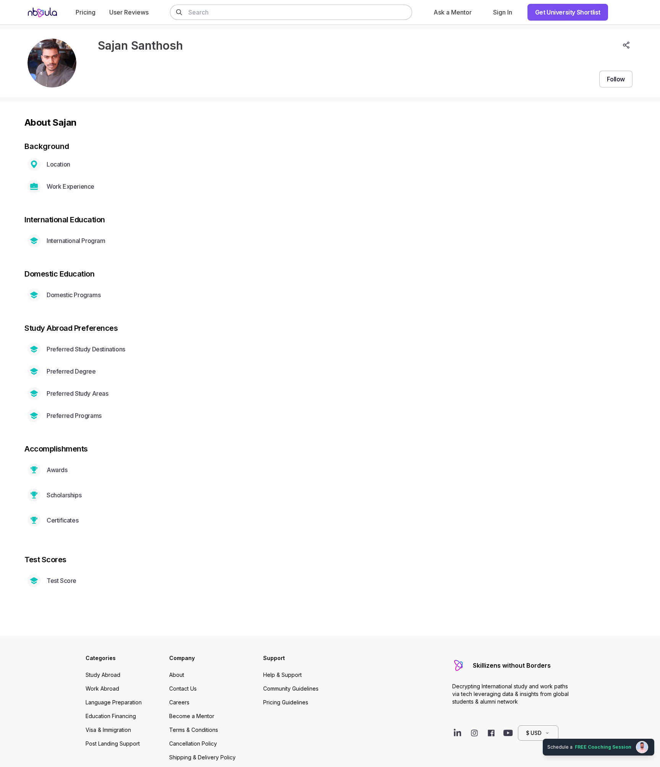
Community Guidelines (291, 688)
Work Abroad (102, 688)
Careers (179, 702)
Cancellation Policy (193, 743)
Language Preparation (114, 702)
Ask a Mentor (453, 12)
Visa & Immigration (108, 730)
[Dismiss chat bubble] (653, 739)
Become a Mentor (191, 716)
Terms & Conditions (193, 730)
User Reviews (129, 12)
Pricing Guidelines (285, 702)
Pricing (85, 12)
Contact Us (183, 688)
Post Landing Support (113, 743)
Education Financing (111, 716)
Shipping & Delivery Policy (202, 757)
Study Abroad (103, 675)
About (176, 675)
